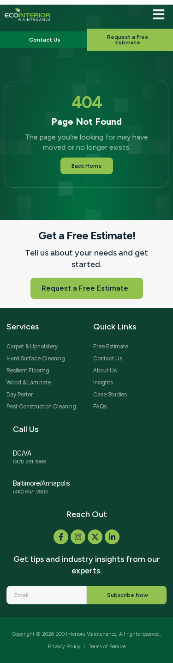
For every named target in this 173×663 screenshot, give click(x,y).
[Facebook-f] (61, 536)
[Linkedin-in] (112, 536)
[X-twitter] (95, 536)
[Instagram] (78, 536)
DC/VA (22, 453)
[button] (158, 14)
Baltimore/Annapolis (41, 483)
